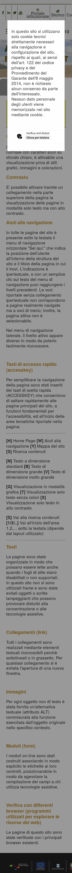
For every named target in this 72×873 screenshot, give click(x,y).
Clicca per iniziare (37, 137)
